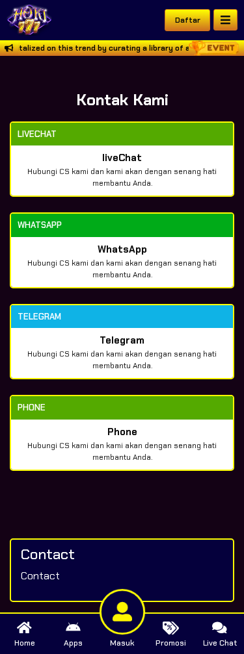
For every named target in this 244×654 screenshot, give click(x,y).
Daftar (187, 20)
